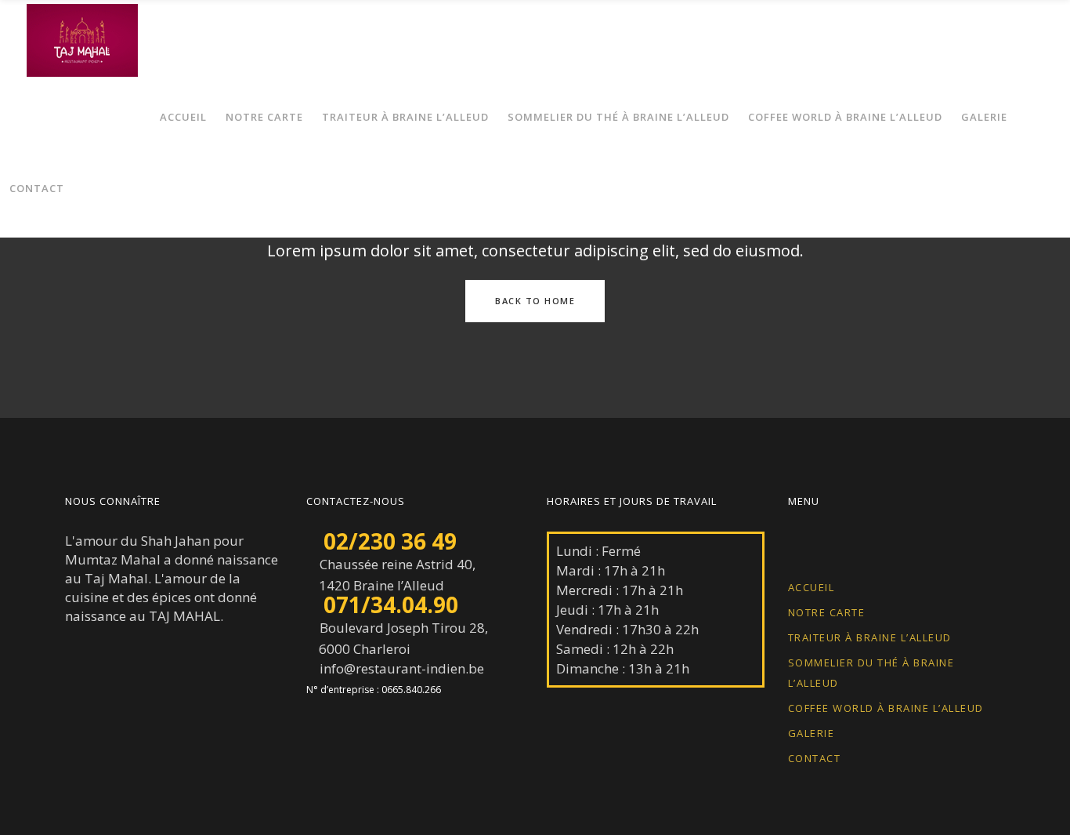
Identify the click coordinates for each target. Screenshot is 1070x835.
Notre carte (827, 612)
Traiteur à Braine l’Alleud (870, 637)
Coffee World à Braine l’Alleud (886, 708)
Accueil (811, 587)
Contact (814, 758)
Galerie (811, 733)
